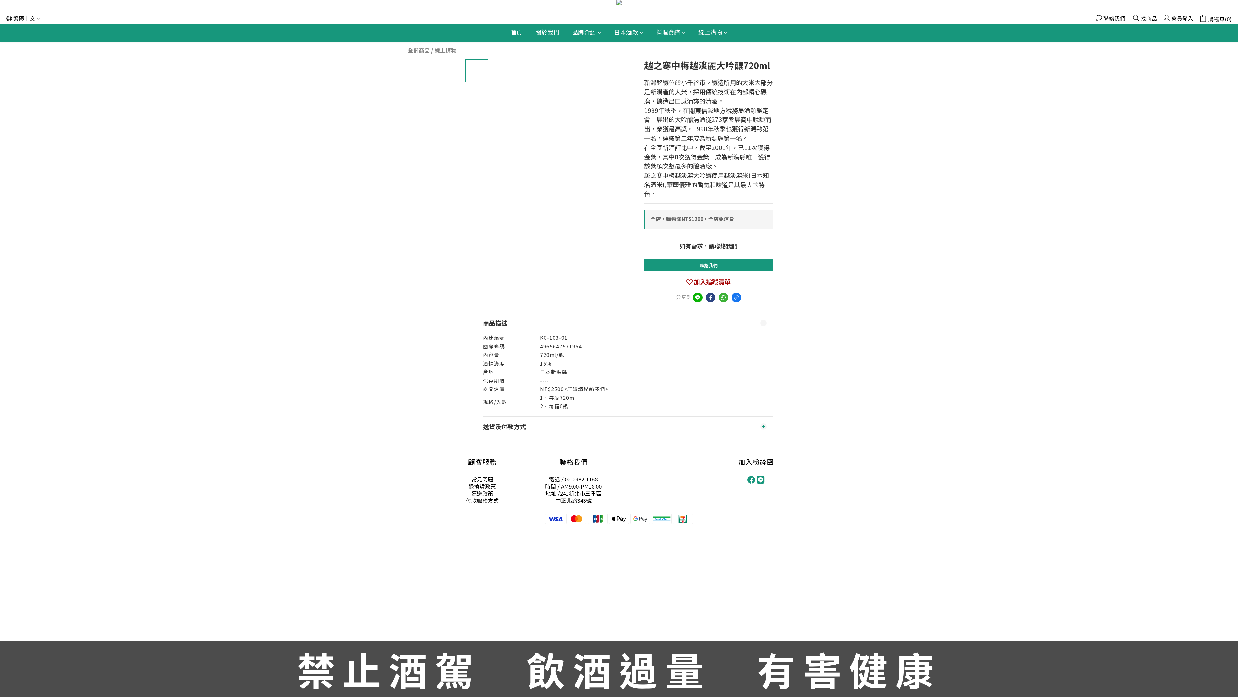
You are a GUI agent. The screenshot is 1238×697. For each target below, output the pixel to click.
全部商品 (419, 50)
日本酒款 (626, 32)
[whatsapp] (723, 297)
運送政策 (482, 493)
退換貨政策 (482, 486)
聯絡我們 (709, 265)
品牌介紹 (584, 32)
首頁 (517, 32)
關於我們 (547, 32)
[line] (698, 297)
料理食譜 (668, 32)
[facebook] (710, 297)
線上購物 (710, 32)
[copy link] (736, 297)
